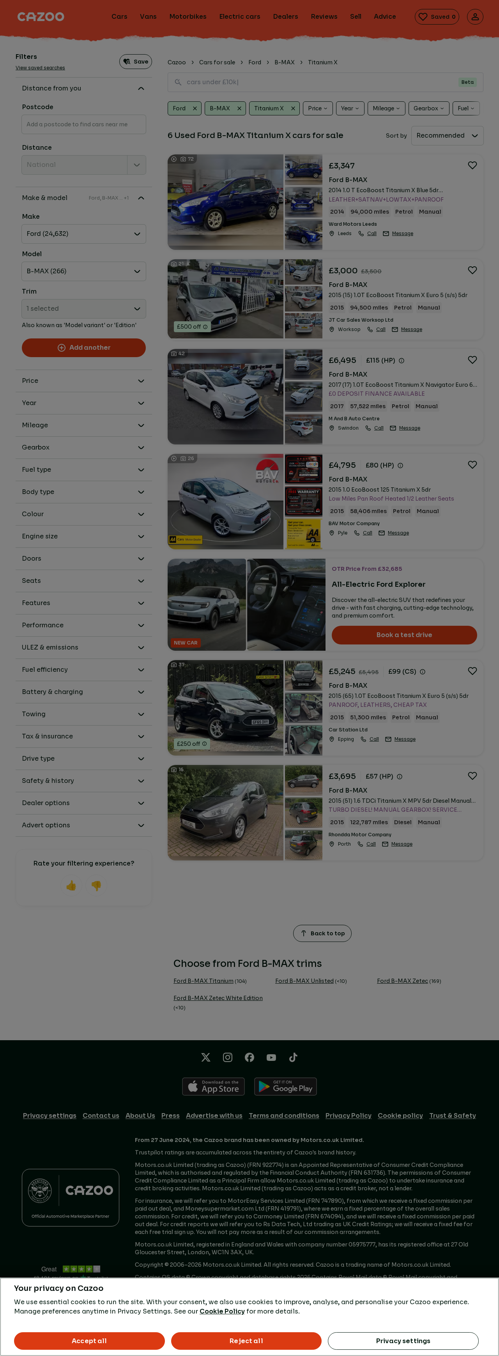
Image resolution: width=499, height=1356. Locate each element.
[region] (249, 1317)
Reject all (246, 1341)
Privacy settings (403, 1341)
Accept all (89, 1341)
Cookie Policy (222, 1311)
